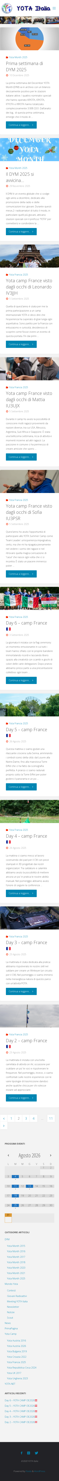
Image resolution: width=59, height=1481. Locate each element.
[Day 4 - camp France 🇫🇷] (29, 811)
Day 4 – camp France (26, 836)
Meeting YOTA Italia (17, 1301)
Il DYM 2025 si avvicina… (20, 177)
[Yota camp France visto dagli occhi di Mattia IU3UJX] (29, 368)
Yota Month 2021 (16, 1273)
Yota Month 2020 (16, 1267)
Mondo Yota (11, 1283)
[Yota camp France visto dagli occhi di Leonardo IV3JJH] (29, 256)
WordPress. (39, 1471)
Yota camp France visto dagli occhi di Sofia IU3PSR (29, 512)
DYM (7, 1239)
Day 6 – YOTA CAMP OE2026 (20, 1400)
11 (51, 1118)
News (8, 1323)
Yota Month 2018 (16, 1262)
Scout (10, 1317)
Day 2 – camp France (26, 1040)
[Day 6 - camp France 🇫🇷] (29, 598)
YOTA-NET (10, 1383)
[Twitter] (36, 1453)
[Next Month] (50, 1155)
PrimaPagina (11, 1328)
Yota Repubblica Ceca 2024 (21, 1367)
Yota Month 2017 (16, 1256)
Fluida (28, 1471)
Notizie (11, 1312)
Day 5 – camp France (26, 729)
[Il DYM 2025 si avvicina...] (29, 149)
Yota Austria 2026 (16, 1346)
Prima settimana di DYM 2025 (24, 66)
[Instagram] (28, 1453)
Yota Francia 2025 (18, 274)
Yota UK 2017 (14, 1373)
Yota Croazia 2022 (16, 1356)
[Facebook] (21, 1453)
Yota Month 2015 (16, 1245)
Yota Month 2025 (18, 57)
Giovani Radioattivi (17, 1296)
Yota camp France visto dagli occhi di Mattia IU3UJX (29, 399)
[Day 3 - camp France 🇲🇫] (29, 918)
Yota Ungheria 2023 (17, 1378)
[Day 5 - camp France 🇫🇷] (29, 705)
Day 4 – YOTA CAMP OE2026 (20, 1411)
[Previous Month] (8, 1155)
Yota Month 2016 (16, 1251)
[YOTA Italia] (26, 8)
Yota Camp (11, 1333)
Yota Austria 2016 (16, 1340)
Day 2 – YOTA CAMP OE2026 (20, 1422)
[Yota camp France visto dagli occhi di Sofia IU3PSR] (29, 481)
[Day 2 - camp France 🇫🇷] (29, 1016)
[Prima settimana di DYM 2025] (29, 38)
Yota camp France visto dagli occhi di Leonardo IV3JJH (29, 286)
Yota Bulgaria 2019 (17, 1351)
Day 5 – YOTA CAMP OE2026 (20, 1405)
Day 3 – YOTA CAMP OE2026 (20, 1416)
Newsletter (13, 1306)
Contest (11, 1290)
